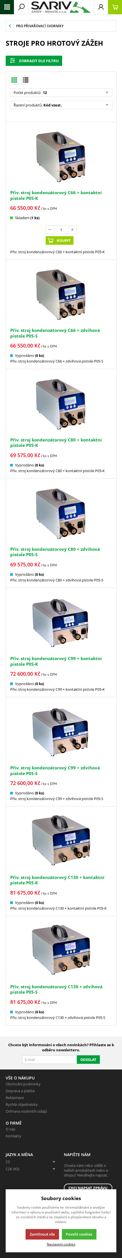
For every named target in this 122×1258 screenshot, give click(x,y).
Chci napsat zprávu (88, 1187)
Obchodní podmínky (23, 1084)
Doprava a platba (20, 1090)
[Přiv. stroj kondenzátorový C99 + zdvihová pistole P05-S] (61, 732)
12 (44, 92)
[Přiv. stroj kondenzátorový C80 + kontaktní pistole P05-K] (61, 404)
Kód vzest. (52, 105)
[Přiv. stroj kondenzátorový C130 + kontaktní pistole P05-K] (61, 841)
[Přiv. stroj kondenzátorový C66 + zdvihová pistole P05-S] (61, 294)
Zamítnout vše (42, 1234)
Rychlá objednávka (21, 1104)
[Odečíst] (50, 229)
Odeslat (88, 1059)
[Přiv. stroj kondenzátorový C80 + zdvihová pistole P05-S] (61, 513)
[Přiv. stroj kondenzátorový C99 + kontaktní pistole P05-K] (61, 622)
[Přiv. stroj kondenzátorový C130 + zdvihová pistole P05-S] (61, 951)
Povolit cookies (79, 1234)
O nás (10, 1129)
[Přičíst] (72, 229)
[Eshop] (61, 7)
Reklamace (15, 1097)
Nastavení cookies (61, 1244)
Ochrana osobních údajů (26, 1111)
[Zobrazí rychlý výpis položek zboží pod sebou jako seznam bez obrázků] (25, 80)
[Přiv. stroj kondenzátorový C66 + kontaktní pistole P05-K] (61, 157)
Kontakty (13, 1135)
